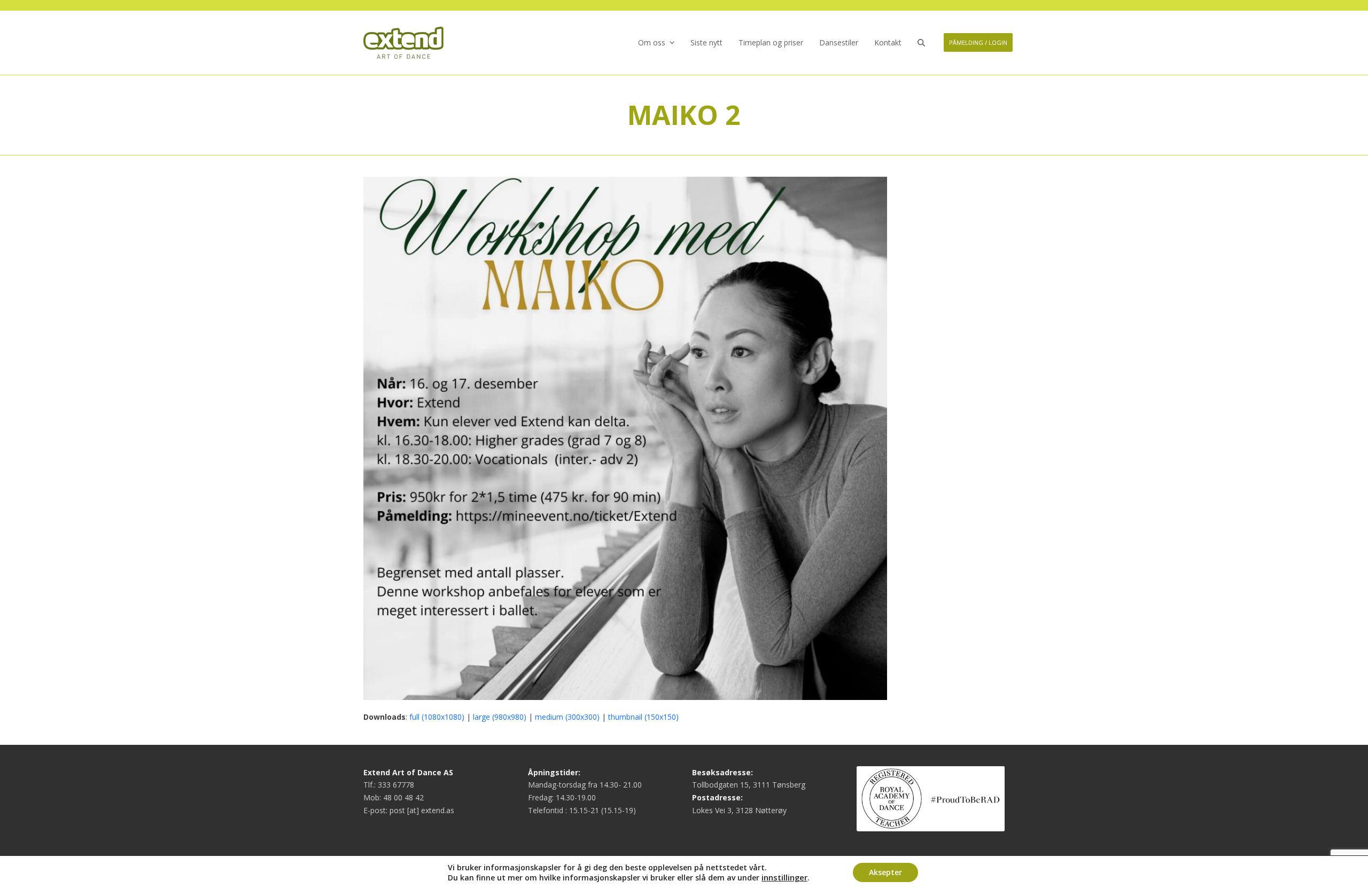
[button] (921, 42)
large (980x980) (499, 717)
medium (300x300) (567, 717)
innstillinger (784, 877)
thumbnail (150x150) (643, 717)
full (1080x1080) (436, 717)
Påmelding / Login (978, 42)
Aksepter (885, 872)
